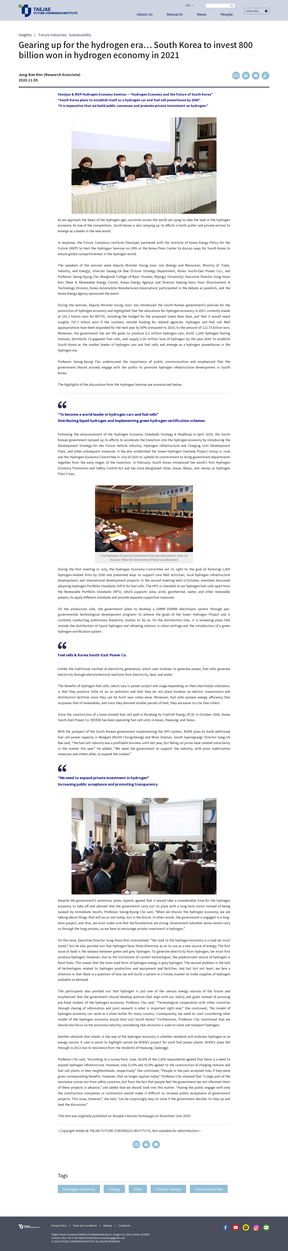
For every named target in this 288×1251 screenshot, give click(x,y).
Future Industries (52, 34)
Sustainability (80, 34)
